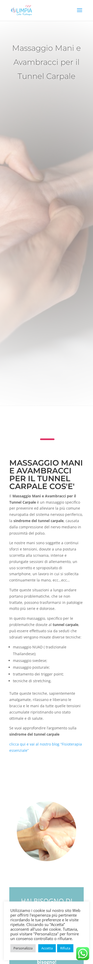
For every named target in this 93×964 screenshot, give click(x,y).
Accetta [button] (47, 948)
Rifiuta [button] (65, 948)
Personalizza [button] (23, 948)
